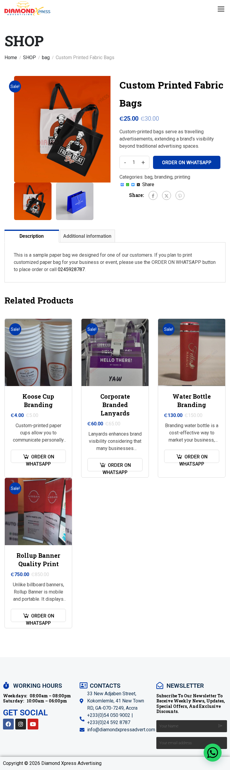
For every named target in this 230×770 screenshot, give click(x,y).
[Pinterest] (179, 195)
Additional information (87, 236)
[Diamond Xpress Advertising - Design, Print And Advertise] (27, 9)
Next (116, 129)
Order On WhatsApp (186, 162)
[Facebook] (153, 195)
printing (182, 177)
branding (163, 177)
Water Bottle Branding (191, 400)
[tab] (32, 236)
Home (10, 57)
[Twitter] (166, 195)
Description (31, 236)
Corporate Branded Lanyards (115, 404)
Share (148, 184)
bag (46, 57)
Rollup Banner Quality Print (38, 559)
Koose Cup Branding (38, 400)
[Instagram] (20, 724)
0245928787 (71, 269)
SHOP (29, 57)
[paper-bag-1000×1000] (67, 129)
